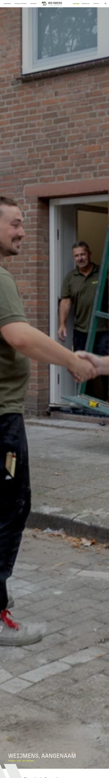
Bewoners (7, 3)
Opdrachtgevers (20, 3)
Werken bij (85, 3)
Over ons (76, 3)
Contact (96, 3)
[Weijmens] (51, 4)
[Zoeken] (105, 3)
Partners (33, 3)
